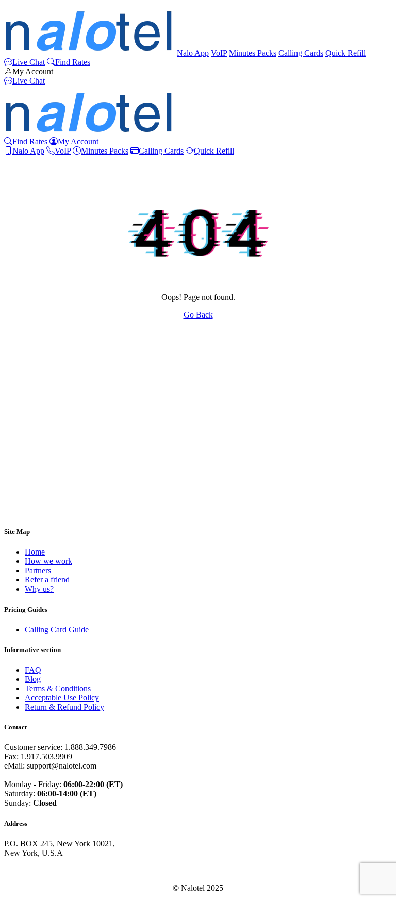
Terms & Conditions (58, 688)
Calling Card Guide (57, 629)
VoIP (219, 52)
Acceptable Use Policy (62, 697)
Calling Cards (300, 52)
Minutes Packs (252, 52)
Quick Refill (345, 52)
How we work (48, 561)
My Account (32, 71)
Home (35, 551)
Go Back (198, 314)
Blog (33, 679)
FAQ (33, 669)
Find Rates (72, 62)
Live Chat (28, 62)
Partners (38, 570)
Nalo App (193, 52)
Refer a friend (47, 579)
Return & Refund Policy (64, 707)
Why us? (39, 589)
